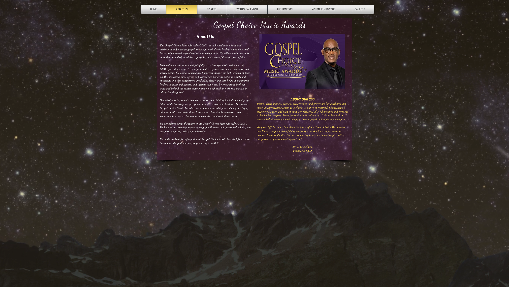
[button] (285, 9)
